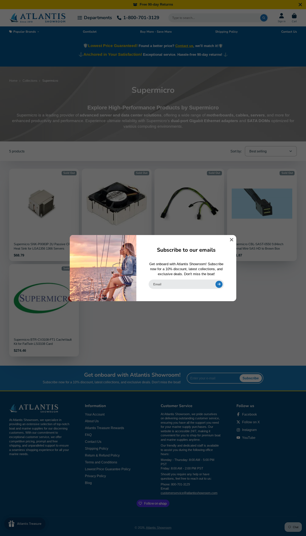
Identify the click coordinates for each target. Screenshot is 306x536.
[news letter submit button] (219, 284)
